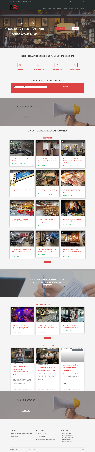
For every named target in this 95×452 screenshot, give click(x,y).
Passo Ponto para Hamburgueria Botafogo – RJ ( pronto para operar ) (47, 327)
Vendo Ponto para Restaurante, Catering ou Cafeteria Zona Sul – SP (47, 190)
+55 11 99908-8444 (41, 436)
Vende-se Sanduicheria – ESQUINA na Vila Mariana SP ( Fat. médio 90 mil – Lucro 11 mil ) (47, 160)
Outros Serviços (75, 69)
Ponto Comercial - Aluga (66, 439)
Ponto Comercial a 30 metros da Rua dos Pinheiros (21, 190)
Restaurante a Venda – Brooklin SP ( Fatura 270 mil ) (73, 220)
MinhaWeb (83, 449)
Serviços (71, 8)
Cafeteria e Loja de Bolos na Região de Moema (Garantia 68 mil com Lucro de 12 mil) (21, 251)
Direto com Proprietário (66, 433)
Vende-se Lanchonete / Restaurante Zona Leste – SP (71, 326)
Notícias (82, 8)
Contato (76, 8)
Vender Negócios (57, 69)
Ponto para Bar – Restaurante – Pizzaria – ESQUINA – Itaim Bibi (20, 220)
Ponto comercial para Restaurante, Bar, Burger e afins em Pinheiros (46, 250)
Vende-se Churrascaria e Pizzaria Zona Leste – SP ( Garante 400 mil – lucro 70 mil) (73, 190)
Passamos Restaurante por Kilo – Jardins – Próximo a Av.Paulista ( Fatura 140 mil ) (46, 221)
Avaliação (20, 69)
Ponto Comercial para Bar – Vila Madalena (20, 159)
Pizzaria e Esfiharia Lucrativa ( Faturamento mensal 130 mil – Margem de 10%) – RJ (21, 327)
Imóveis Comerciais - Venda (67, 435)
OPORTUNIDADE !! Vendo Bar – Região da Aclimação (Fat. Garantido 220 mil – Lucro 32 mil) (73, 251)
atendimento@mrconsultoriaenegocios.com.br (24, 1)
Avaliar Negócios (57, 8)
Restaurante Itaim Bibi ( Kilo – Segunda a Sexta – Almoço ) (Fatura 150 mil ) (72, 160)
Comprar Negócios (38, 69)
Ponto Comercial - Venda (67, 441)
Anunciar (65, 8)
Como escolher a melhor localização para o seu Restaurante (70, 367)
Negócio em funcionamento (67, 437)
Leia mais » (15, 386)
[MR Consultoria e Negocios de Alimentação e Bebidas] (14, 7)
